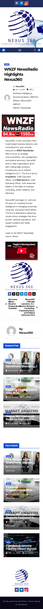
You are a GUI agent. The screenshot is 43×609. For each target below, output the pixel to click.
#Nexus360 (26, 100)
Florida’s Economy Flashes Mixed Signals (21, 547)
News (7, 64)
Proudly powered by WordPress (15, 601)
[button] (35, 50)
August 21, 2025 (15, 522)
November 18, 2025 (17, 467)
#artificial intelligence (22, 93)
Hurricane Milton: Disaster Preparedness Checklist (14, 304)
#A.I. (32, 89)
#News (16, 100)
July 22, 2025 (14, 553)
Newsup (37, 601)
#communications (21, 97)
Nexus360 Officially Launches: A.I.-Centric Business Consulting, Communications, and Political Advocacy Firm (28, 307)
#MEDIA (34, 97)
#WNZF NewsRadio (22, 108)
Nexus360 (20, 86)
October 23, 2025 (16, 494)
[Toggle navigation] (19, 50)
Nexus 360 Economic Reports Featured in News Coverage (20, 419)
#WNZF (16, 104)
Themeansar (22, 604)
